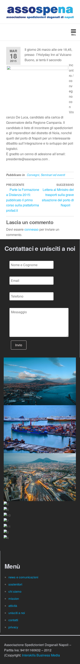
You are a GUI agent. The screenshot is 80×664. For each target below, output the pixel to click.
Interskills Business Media (41, 655)
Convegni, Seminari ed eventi (46, 175)
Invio (18, 345)
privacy (13, 627)
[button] (40, 543)
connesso (31, 229)
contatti (13, 620)
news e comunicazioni (23, 577)
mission (13, 598)
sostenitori (15, 584)
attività (12, 605)
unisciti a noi (16, 613)
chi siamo (15, 591)
